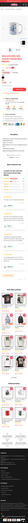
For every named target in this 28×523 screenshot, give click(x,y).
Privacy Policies (4, 475)
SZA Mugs (19, 9)
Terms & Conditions (5, 473)
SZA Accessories (9, 9)
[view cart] (26, 4)
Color (3, 75)
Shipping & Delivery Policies (7, 486)
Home (2, 9)
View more (14, 377)
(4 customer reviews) (13, 64)
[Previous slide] (2, 28)
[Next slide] (25, 28)
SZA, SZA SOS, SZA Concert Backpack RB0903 (6, 328)
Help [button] (25, 521)
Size (3, 80)
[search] (23, 4)
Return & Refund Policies (6, 490)
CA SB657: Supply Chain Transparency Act (11, 479)
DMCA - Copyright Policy (6, 477)
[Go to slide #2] (18, 50)
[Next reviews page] (25, 279)
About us (3, 470)
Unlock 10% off (3, 516)
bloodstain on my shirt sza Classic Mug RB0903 (7, 421)
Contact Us (3, 492)
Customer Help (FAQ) (6, 494)
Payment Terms (4, 488)
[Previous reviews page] (17, 279)
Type (3, 70)
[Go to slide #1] (10, 50)
